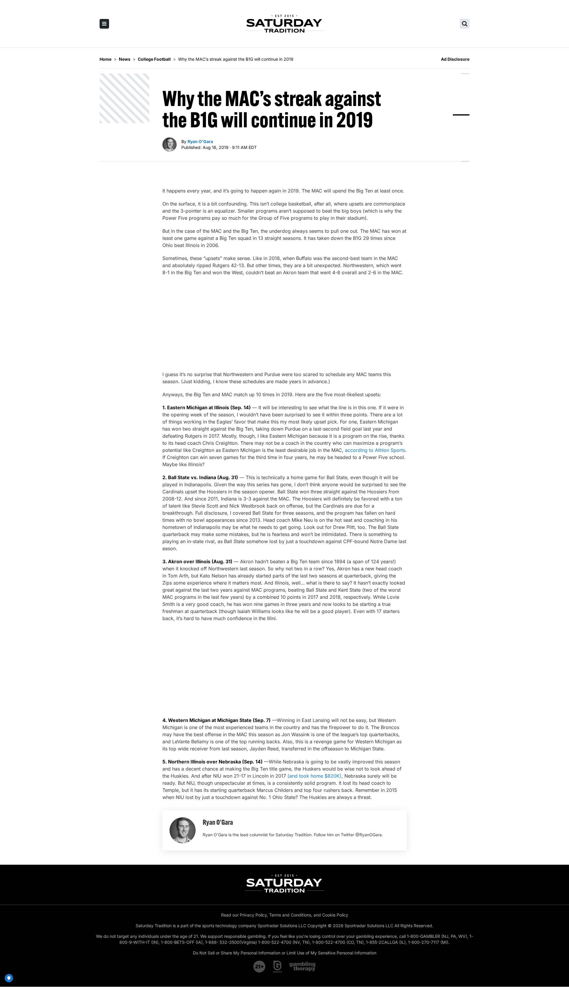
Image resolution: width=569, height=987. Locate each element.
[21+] (259, 966)
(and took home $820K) (314, 776)
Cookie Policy (335, 914)
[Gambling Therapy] (302, 967)
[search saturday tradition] (464, 23)
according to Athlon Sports (375, 450)
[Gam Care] (277, 966)
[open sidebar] (104, 23)
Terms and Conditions (290, 914)
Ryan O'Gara (200, 141)
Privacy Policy (253, 914)
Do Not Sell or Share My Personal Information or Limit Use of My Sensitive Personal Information (284, 952)
